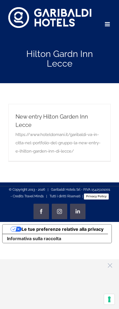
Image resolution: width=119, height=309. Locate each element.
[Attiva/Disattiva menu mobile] (108, 24)
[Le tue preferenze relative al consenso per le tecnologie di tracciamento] (109, 299)
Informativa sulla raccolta (34, 238)
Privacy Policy (96, 196)
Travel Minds (34, 196)
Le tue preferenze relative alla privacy (63, 229)
